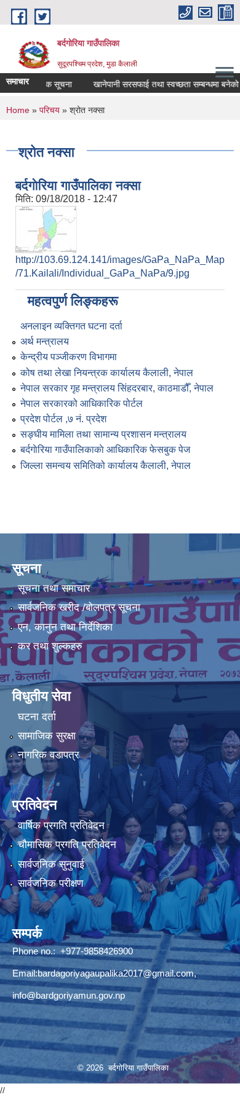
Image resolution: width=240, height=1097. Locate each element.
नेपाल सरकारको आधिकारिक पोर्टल (81, 403)
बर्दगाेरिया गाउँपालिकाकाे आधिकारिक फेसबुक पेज (105, 449)
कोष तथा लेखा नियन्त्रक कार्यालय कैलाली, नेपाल (106, 373)
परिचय (49, 110)
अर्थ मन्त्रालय (44, 341)
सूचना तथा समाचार (54, 588)
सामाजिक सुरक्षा (47, 736)
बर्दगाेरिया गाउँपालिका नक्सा (78, 185)
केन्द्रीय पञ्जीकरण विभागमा (68, 357)
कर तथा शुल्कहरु (50, 646)
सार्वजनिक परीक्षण (50, 883)
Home (18, 110)
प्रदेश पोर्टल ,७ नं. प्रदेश (63, 419)
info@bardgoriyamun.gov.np (68, 995)
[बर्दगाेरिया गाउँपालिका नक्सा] (46, 229)
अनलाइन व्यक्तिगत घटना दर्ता (71, 326)
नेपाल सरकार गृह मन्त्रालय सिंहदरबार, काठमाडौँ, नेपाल (117, 388)
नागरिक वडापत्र (48, 755)
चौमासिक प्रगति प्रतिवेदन (67, 845)
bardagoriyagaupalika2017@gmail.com (116, 973)
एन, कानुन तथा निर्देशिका (65, 627)
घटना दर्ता (37, 717)
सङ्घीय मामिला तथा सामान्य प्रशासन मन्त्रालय (103, 434)
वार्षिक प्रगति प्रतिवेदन (61, 826)
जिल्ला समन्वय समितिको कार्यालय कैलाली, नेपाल (105, 465)
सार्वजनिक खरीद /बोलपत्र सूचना (79, 607)
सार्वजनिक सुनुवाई (51, 864)
